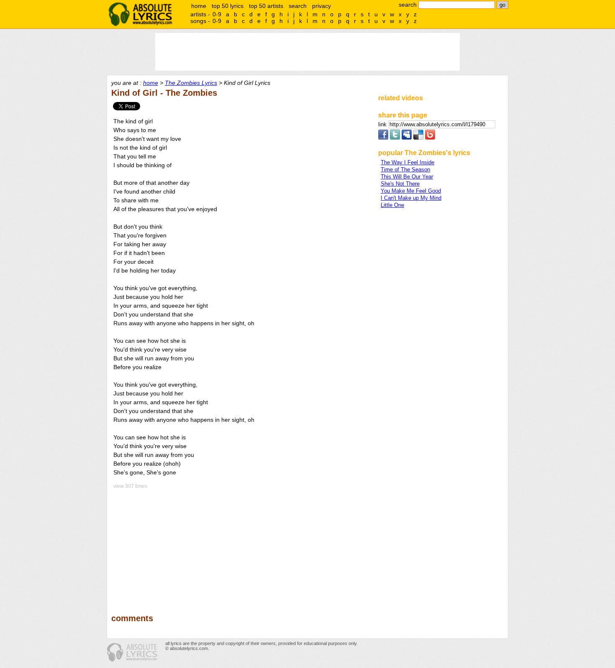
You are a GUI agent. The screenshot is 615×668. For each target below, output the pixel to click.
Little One (392, 205)
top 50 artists (266, 6)
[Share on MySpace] (407, 138)
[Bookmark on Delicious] (418, 138)
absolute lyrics (140, 14)
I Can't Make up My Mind (411, 198)
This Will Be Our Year (407, 176)
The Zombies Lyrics (191, 82)
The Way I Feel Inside (407, 162)
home (198, 6)
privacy (321, 6)
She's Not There (400, 184)
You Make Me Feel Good (411, 191)
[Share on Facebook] (383, 138)
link (383, 124)
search (298, 6)
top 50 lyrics (227, 6)
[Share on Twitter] (395, 138)
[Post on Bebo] (430, 138)
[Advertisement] (241, 545)
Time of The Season (405, 169)
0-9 (217, 14)
